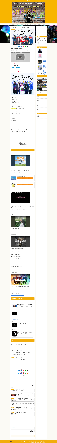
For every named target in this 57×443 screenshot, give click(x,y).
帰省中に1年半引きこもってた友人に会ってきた (41, 41)
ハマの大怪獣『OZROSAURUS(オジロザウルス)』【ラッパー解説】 (44, 62)
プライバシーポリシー (44, 441)
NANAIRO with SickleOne (22, 143)
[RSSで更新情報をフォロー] (27, 373)
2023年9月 (38, 96)
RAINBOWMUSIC (12, 357)
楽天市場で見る (25, 184)
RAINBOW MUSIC (30, 441)
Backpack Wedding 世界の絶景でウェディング (22, 176)
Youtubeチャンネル (34, 441)
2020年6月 (38, 104)
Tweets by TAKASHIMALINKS (14, 319)
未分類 (38, 115)
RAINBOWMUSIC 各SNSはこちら (23, 144)
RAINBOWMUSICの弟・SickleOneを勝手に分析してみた (17, 295)
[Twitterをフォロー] (18, 373)
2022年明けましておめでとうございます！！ (41, 44)
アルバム (19, 357)
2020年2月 (38, 109)
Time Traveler (21, 140)
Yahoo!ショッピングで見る (30, 184)
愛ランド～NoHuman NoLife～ (23, 141)
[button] (46, 92)
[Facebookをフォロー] (20, 373)
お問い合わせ (40, 441)
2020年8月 (38, 101)
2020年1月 (38, 110)
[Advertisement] (22, 364)
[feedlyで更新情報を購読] (25, 373)
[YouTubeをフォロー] (23, 373)
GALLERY (38, 441)
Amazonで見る (19, 184)
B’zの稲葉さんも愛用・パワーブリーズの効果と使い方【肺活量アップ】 (44, 72)
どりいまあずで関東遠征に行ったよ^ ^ (41, 38)
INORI (20, 142)
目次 (21, 135)
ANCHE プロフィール (26, 441)
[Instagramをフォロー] (21, 373)
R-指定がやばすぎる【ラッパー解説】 (44, 50)
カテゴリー (22, 441)
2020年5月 (38, 105)
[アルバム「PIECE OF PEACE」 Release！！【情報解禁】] (21, 46)
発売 (21, 357)
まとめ (20, 145)
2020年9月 (38, 100)
